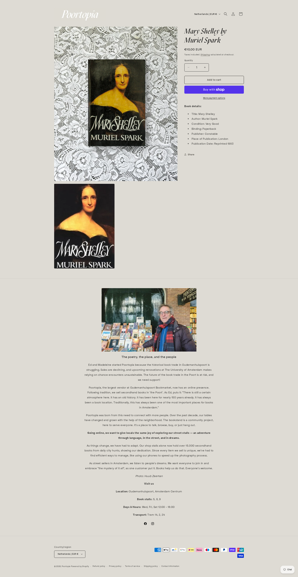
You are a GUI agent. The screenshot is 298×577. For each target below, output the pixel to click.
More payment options (214, 98)
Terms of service (132, 566)
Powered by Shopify (80, 566)
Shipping (205, 54)
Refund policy (99, 566)
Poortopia (66, 566)
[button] (225, 14)
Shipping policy (151, 566)
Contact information (170, 566)
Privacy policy (115, 566)
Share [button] (191, 154)
